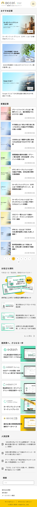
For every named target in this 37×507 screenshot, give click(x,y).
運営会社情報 (6, 490)
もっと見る (28, 336)
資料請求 (5, 493)
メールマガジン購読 (8, 495)
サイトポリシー (10, 502)
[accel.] (11, 6)
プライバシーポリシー (25, 502)
